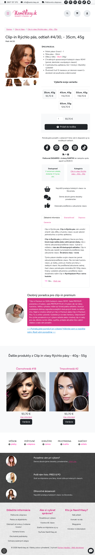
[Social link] (66, 2)
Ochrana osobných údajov (18, 541)
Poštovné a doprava (53, 2)
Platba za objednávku (18, 519)
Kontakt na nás (77, 519)
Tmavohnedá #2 (69, 368)
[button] (87, 394)
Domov (9, 29)
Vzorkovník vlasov (47, 523)
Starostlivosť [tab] (69, 217)
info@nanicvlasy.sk (31, 2)
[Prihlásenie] (87, 13)
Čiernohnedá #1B (26, 368)
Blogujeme (76, 524)
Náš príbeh (76, 515)
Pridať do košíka (68, 126)
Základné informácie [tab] (52, 217)
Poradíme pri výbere (47, 518)
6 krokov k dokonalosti (76, 529)
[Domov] (24, 13)
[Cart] (77, 13)
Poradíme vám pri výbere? (47, 457)
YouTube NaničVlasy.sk (47, 532)
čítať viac (57, 281)
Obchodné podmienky (18, 536)
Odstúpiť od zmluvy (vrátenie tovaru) (18, 525)
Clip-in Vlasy (20, 29)
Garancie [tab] (47, 222)
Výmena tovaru (18, 532)
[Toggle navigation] (7, 13)
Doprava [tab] (81, 217)
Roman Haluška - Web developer (71, 547)
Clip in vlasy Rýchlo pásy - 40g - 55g (42, 29)
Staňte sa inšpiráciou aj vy (47, 527)
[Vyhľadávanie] (67, 13)
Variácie (26, 421)
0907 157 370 (12, 2)
